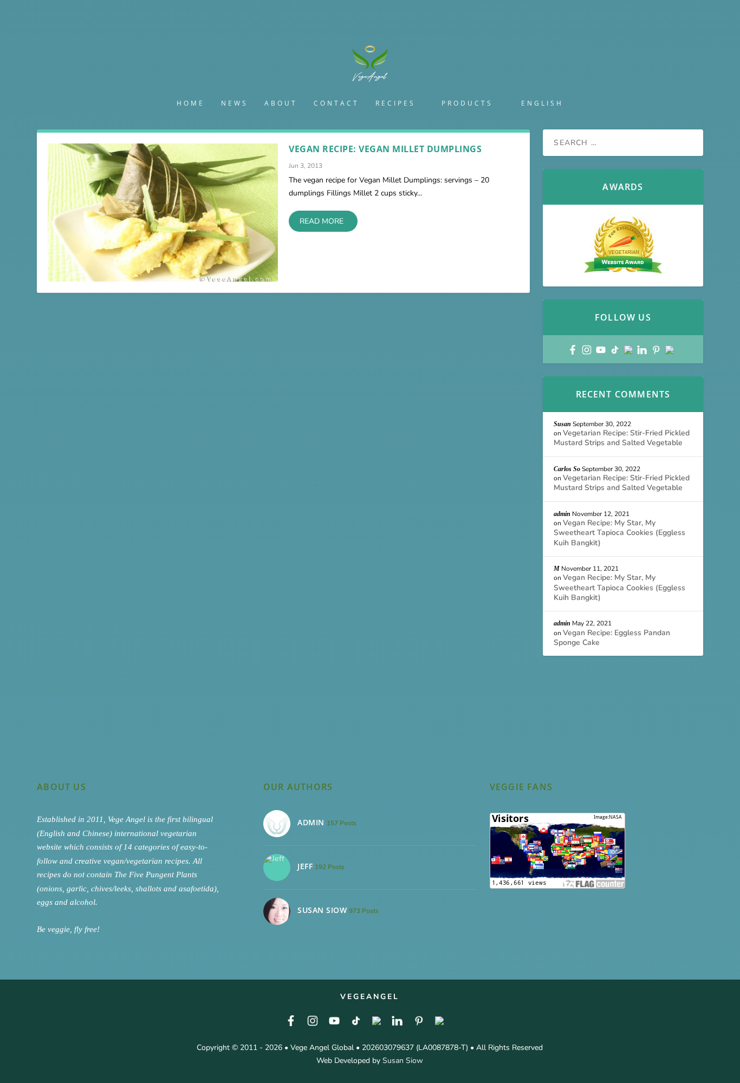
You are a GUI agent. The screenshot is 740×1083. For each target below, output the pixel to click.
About (280, 103)
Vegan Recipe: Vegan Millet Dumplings (385, 149)
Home (191, 103)
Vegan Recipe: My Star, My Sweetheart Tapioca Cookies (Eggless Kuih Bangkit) (619, 532)
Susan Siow (402, 1060)
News (234, 103)
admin (562, 514)
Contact (336, 103)
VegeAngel (369, 996)
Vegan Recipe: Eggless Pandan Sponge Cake (612, 638)
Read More (321, 221)
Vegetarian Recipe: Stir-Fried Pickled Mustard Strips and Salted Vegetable (622, 438)
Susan (562, 424)
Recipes (395, 103)
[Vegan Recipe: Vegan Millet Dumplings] (163, 212)
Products (467, 103)
